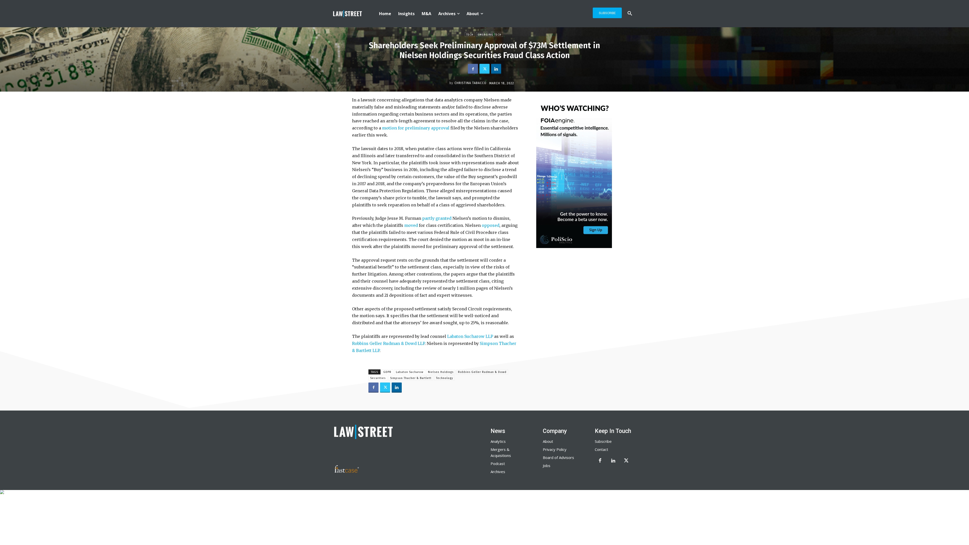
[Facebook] (473, 69)
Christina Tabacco (470, 83)
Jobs (546, 465)
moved (410, 225)
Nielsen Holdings (440, 372)
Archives (498, 471)
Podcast (498, 463)
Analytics (498, 441)
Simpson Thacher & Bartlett (411, 378)
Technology (444, 378)
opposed (490, 225)
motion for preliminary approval (415, 127)
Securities (378, 378)
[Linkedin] (496, 69)
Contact (601, 449)
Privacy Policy (555, 449)
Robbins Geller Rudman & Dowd (482, 372)
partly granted (436, 218)
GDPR (387, 372)
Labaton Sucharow (409, 372)
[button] (630, 14)
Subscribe (603, 441)
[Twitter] (484, 69)
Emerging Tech (489, 34)
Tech (469, 34)
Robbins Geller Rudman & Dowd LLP (388, 343)
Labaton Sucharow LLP (469, 336)
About (548, 441)
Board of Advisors (558, 457)
